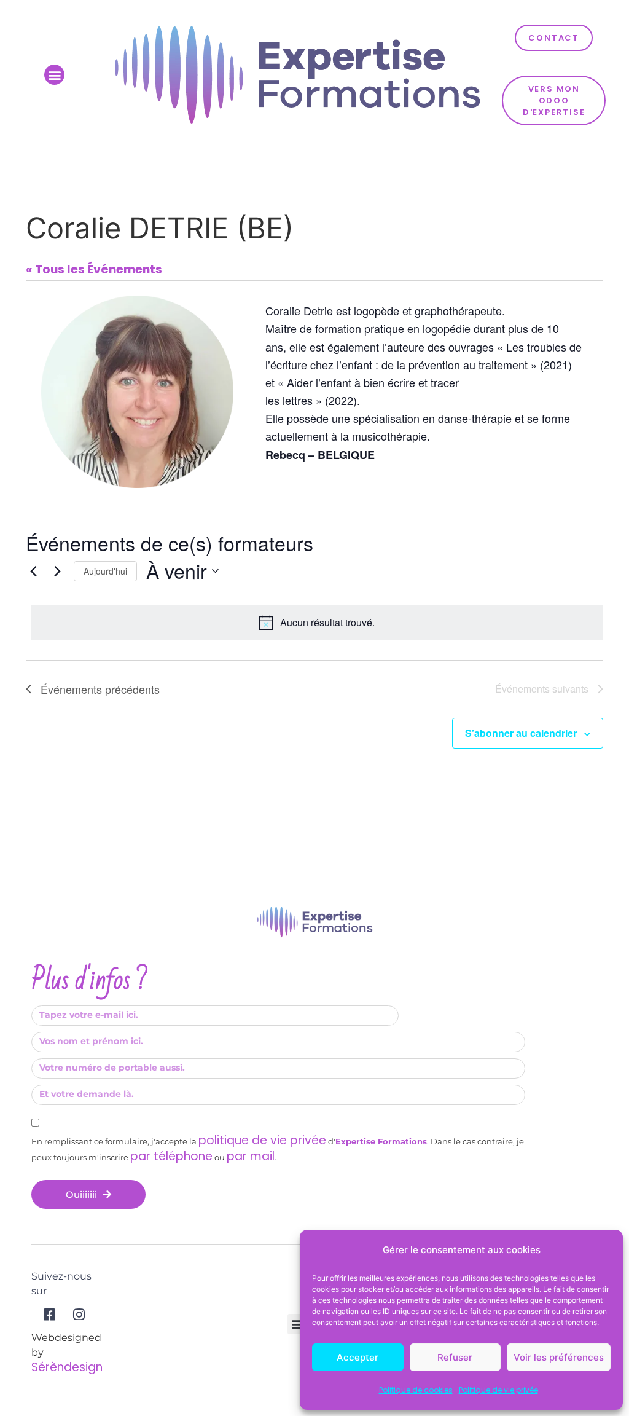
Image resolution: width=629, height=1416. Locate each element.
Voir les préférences (559, 1357)
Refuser (454, 1357)
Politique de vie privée (498, 1390)
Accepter (357, 1357)
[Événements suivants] (57, 571)
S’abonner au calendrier (521, 733)
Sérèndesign (67, 1367)
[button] (54, 75)
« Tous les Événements (94, 269)
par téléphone (171, 1156)
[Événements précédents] (33, 571)
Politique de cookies (416, 1390)
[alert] (317, 622)
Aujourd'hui (105, 571)
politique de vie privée (262, 1140)
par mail (251, 1156)
